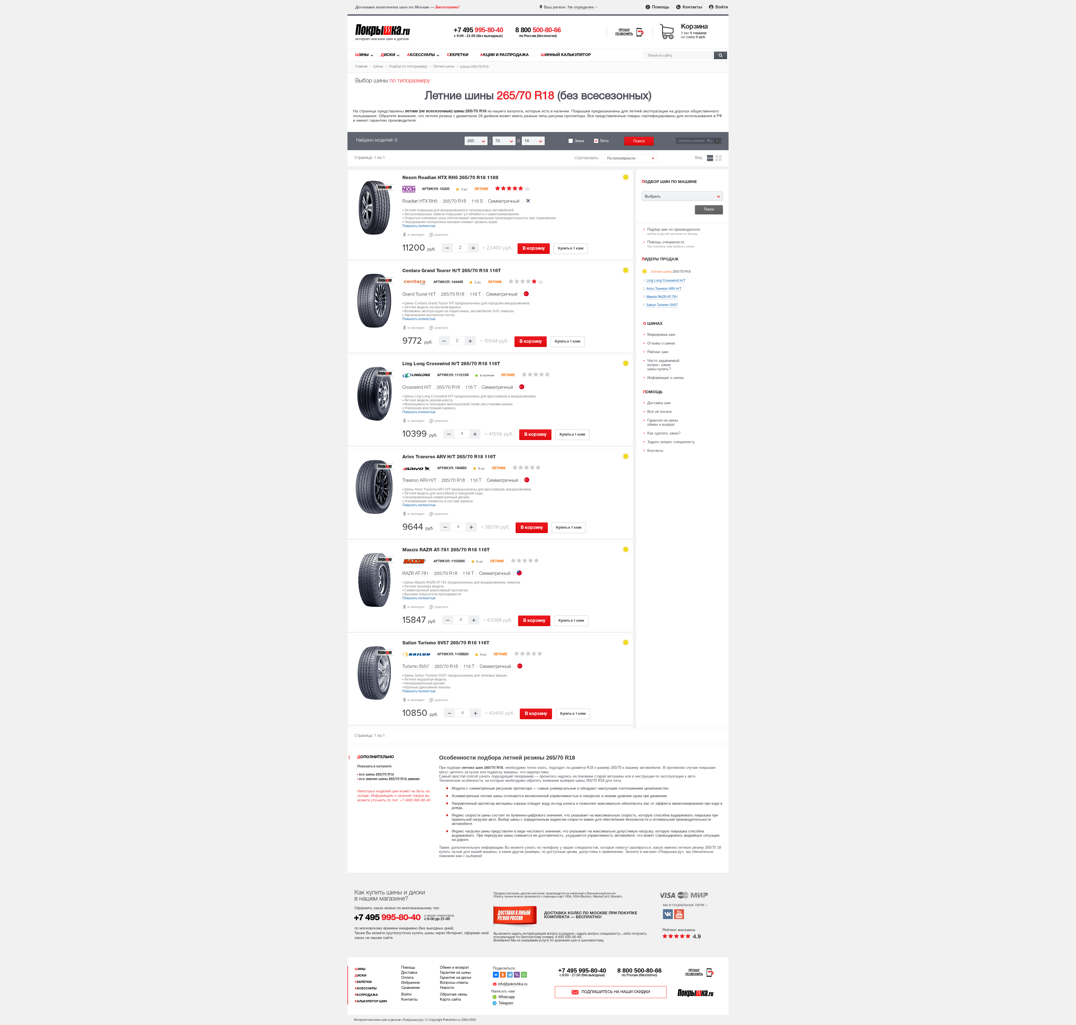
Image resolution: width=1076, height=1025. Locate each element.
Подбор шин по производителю (673, 231)
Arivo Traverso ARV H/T (449, 457)
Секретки (457, 55)
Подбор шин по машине (669, 182)
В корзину (534, 249)
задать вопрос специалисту (598, 933)
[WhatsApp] (524, 975)
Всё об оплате (659, 411)
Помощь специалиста (670, 244)
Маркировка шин (661, 334)
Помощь (660, 6)
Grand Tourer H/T (419, 295)
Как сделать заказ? (663, 433)
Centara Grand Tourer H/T (451, 271)
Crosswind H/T (416, 388)
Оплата (407, 978)
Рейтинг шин (657, 352)
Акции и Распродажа (504, 55)
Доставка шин (659, 403)
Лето (604, 140)
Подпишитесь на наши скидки (615, 992)
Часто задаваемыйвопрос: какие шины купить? (663, 364)
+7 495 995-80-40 (582, 970)
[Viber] (517, 975)
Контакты (691, 6)
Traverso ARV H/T (419, 481)
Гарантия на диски (455, 978)
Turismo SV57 (415, 667)
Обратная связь (453, 994)
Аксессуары (421, 55)
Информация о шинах (665, 378)
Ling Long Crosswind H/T (451, 364)
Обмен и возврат (454, 968)
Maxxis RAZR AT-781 (446, 550)
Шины (362, 55)
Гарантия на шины (455, 973)
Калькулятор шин (371, 1001)
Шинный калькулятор (566, 55)
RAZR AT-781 (415, 574)
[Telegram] (510, 975)
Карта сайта (450, 999)
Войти (721, 6)
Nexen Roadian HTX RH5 (450, 178)
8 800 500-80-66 (639, 970)
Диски (388, 55)
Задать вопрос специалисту (671, 442)
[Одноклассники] (503, 975)
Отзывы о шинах (661, 343)
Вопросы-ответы (454, 983)
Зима (579, 140)
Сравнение (410, 988)
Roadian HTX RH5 (419, 201)
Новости (447, 988)
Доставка (409, 973)
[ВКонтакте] (496, 975)
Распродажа (366, 995)
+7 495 (478, 30)
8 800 (538, 30)
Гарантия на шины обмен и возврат (662, 422)
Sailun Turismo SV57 (445, 643)
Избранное (410, 983)
